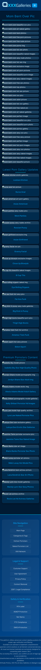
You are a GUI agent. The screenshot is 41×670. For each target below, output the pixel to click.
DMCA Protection (20, 627)
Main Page (21, 530)
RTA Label (20, 606)
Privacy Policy (20, 579)
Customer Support (20, 568)
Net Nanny (20, 617)
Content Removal (20, 584)
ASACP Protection (20, 612)
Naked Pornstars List (20, 546)
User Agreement (20, 574)
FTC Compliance (20, 622)
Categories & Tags (21, 536)
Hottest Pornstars (20, 541)
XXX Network (21, 551)
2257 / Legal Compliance (20, 589)
